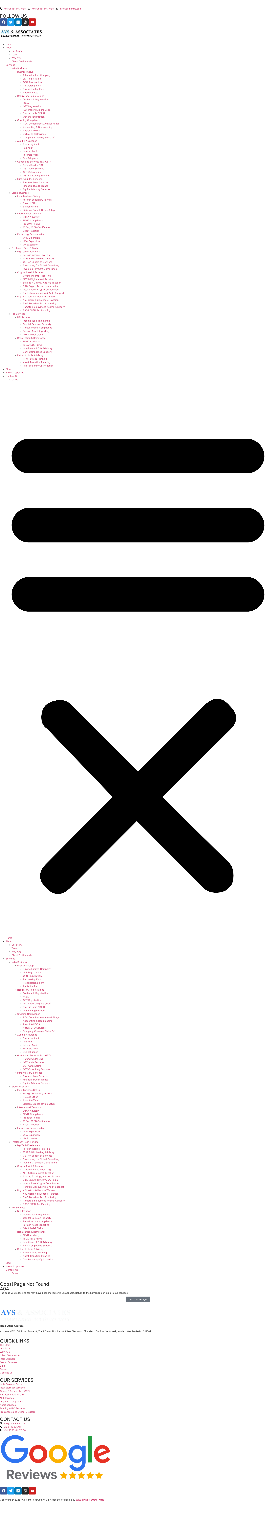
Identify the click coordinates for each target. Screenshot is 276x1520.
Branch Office (30, 206)
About (9, 47)
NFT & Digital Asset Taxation (38, 279)
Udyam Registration (34, 116)
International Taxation (29, 213)
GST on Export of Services (37, 261)
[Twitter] (10, 22)
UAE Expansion (31, 237)
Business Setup (25, 71)
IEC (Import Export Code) (37, 109)
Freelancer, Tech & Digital (25, 248)
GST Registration (32, 106)
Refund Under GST (33, 165)
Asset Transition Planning (36, 362)
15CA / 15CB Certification (37, 227)
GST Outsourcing (32, 172)
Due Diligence (30, 158)
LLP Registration (32, 78)
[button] (138, 658)
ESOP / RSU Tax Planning (36, 310)
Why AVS (16, 57)
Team (14, 54)
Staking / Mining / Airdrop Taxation (42, 282)
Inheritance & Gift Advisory (37, 348)
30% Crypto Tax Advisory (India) (41, 286)
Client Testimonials (22, 61)
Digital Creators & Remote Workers (36, 296)
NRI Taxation (24, 317)
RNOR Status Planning (35, 358)
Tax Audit (28, 147)
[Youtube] (32, 22)
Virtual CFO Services (34, 134)
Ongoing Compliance (28, 120)
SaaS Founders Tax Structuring (39, 303)
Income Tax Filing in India (36, 320)
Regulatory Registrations (30, 96)
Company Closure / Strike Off (39, 137)
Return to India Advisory (30, 355)
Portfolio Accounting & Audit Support (43, 293)
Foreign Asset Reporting (36, 331)
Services (10, 64)
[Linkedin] (18, 22)
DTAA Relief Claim (33, 334)
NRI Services (18, 313)
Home (9, 44)
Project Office (30, 203)
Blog (8, 369)
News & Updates (15, 372)
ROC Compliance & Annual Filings (41, 123)
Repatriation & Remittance (31, 338)
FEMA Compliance (33, 220)
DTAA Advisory (31, 217)
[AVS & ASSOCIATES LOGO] (36, 1316)
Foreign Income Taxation (36, 255)
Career (15, 379)
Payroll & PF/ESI (31, 130)
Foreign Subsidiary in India (37, 199)
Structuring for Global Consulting (41, 265)
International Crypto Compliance (41, 289)
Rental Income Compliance (37, 327)
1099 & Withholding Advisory (38, 258)
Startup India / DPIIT (34, 113)
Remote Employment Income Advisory (44, 306)
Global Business (20, 192)
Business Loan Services (35, 182)
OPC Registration (32, 82)
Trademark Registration (35, 99)
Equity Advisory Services (36, 189)
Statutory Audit (31, 144)
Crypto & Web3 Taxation (30, 272)
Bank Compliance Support (37, 351)
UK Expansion (30, 244)
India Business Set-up (29, 196)
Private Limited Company (37, 75)
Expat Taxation (31, 230)
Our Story (17, 51)
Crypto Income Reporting (37, 275)
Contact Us (12, 376)
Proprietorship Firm (33, 89)
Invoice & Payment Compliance (40, 268)
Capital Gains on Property (37, 324)
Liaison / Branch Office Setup (39, 210)
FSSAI (26, 102)
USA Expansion (31, 241)
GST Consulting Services (36, 175)
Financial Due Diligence (35, 185)
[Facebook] (3, 22)
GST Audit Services (33, 168)
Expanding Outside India (30, 234)
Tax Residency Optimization (38, 365)
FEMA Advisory (31, 341)
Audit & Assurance (27, 140)
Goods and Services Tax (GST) (34, 161)
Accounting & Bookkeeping (37, 127)
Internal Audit (30, 151)
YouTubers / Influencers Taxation (41, 299)
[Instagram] (25, 22)
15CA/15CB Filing (32, 344)
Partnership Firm (32, 85)
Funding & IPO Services (29, 178)
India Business (19, 68)
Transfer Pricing (31, 223)
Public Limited (30, 92)
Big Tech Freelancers (28, 251)
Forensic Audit (31, 154)
